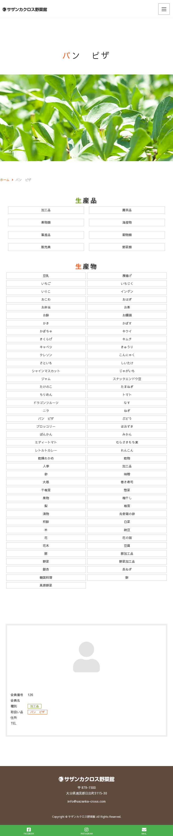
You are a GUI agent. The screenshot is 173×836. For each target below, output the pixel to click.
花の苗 (127, 537)
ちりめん (46, 394)
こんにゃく (127, 355)
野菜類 (127, 247)
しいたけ (127, 363)
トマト (127, 394)
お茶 (127, 307)
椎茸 (127, 506)
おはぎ (127, 299)
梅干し (127, 498)
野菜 (46, 561)
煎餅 (46, 521)
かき (46, 323)
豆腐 (127, 545)
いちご (46, 283)
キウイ (127, 331)
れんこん (127, 450)
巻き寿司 (127, 482)
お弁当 (46, 307)
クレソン (46, 355)
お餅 (46, 315)
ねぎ (127, 410)
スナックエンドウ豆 (127, 378)
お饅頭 (127, 315)
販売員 (46, 247)
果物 (46, 498)
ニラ (46, 410)
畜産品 (46, 234)
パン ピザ (46, 418)
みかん (127, 434)
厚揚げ (127, 275)
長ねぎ (127, 569)
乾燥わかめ (46, 458)
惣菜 (127, 490)
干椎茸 (46, 490)
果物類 (46, 222)
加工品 (46, 210)
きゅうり (127, 347)
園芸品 (127, 210)
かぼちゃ (46, 331)
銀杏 (46, 569)
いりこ (46, 291)
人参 (46, 466)
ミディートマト (46, 442)
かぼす (127, 323)
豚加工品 (127, 553)
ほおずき (127, 426)
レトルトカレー (46, 450)
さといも (46, 363)
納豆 (127, 529)
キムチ (127, 339)
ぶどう (127, 418)
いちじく (127, 283)
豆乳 (46, 275)
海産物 (127, 222)
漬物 (46, 513)
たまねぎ (127, 386)
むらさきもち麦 (127, 442)
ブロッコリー (45, 426)
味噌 (127, 474)
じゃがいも (127, 371)
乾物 (127, 458)
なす (127, 402)
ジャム (46, 378)
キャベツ (46, 347)
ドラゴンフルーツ (46, 402)
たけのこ (46, 386)
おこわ (46, 299)
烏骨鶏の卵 (127, 513)
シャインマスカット (46, 371)
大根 (46, 482)
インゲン (127, 291)
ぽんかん (46, 434)
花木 (46, 545)
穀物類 (127, 234)
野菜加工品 (127, 561)
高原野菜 (46, 585)
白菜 (127, 521)
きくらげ (46, 339)
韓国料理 (46, 577)
